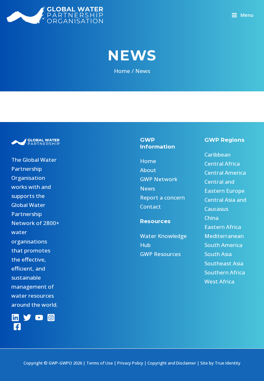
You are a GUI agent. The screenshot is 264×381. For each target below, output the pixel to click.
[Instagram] (51, 318)
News (147, 188)
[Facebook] (17, 327)
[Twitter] (27, 318)
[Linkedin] (15, 318)
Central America (225, 172)
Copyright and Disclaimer (171, 363)
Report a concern (162, 197)
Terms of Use (99, 363)
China (211, 217)
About (148, 170)
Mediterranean (224, 236)
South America (223, 245)
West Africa (219, 281)
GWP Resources (160, 254)
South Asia (218, 254)
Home (148, 161)
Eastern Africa (222, 227)
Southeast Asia (223, 263)
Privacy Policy (130, 363)
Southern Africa (224, 272)
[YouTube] (39, 318)
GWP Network (158, 179)
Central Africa (222, 163)
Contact (150, 206)
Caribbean (217, 154)
